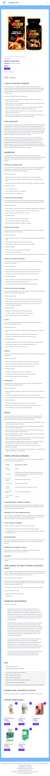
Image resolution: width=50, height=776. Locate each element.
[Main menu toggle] (47, 2)
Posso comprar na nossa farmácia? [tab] (13, 677)
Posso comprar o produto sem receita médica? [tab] (16, 672)
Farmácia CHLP (13, 3)
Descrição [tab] (6, 77)
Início (5, 56)
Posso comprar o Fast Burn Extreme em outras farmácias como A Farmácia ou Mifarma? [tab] (25, 684)
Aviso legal (23, 763)
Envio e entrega (39, 763)
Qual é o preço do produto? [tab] (12, 666)
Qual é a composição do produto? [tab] (13, 674)
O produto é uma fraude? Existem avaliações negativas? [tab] (18, 679)
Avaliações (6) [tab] (13, 77)
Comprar (7, 68)
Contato (28, 763)
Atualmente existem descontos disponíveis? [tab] (15, 682)
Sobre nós (33, 763)
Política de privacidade (6, 763)
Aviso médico (28, 765)
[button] (44, 14)
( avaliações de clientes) (15, 63)
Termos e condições (15, 763)
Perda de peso (10, 56)
